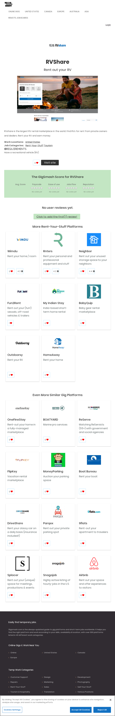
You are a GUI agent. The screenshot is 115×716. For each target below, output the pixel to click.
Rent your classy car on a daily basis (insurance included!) (22, 532)
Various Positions (85, 692)
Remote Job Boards (18, 17)
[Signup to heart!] (37, 163)
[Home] (9, 4)
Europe (60, 11)
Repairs (14, 682)
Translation (49, 692)
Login (108, 24)
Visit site (50, 162)
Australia (74, 11)
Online (13, 652)
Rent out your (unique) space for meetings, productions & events (21, 583)
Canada (48, 11)
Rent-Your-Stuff (34, 145)
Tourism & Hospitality (20, 692)
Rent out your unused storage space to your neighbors (93, 259)
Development (84, 677)
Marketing (48, 682)
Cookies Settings (12, 709)
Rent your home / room (21, 256)
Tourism (48, 145)
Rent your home (53, 360)
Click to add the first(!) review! (56, 216)
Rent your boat (88, 476)
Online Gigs (14, 11)
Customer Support (19, 677)
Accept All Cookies (81, 709)
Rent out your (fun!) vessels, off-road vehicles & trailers (19, 311)
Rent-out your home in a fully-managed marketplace (21, 428)
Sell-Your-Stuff (84, 687)
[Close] (110, 700)
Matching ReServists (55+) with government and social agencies (93, 428)
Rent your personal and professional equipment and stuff (57, 259)
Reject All (102, 709)
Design (47, 677)
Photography (84, 682)
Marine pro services (55, 424)
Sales (46, 687)
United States (32, 11)
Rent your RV (15, 360)
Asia (87, 11)
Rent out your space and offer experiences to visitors (92, 583)
